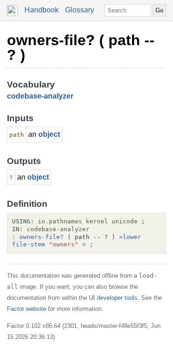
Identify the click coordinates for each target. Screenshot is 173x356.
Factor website (26, 308)
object (49, 134)
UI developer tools (113, 297)
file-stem (28, 244)
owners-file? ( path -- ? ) (81, 47)
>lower (130, 236)
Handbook (41, 10)
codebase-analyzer (40, 96)
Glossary (79, 10)
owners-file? (41, 236)
